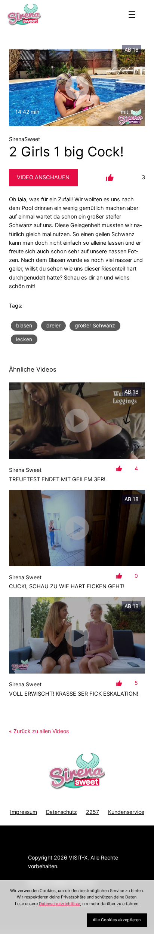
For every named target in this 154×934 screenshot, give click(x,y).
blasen (24, 325)
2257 (92, 812)
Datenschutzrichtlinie (59, 903)
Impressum (23, 812)
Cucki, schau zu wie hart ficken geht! (66, 586)
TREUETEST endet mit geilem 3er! (57, 479)
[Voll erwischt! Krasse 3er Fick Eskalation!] (77, 635)
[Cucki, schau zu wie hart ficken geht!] (77, 528)
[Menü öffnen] (132, 14)
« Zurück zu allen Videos (39, 731)
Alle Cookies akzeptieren (117, 919)
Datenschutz (61, 812)
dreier (53, 325)
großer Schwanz (95, 325)
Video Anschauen (43, 177)
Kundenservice (126, 812)
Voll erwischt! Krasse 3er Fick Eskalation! (73, 693)
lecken (24, 339)
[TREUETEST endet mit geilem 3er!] (77, 420)
